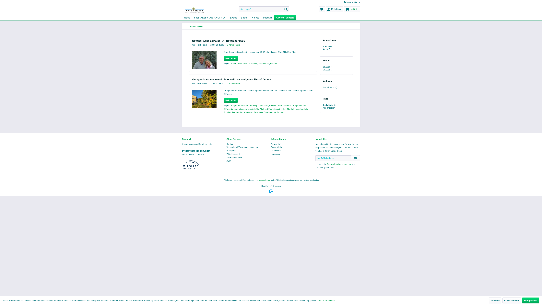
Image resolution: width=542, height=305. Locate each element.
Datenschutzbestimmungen (339, 164)
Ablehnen (495, 300)
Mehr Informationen (326, 300)
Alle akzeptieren (511, 300)
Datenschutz (276, 150)
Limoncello (263, 105)
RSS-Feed (327, 46)
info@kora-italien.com (196, 151)
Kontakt (230, 143)
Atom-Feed (328, 49)
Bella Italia (242, 63)
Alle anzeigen (329, 107)
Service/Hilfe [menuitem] (352, 2)
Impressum (276, 153)
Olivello (272, 105)
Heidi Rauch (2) (330, 87)
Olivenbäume (270, 112)
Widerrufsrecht (233, 153)
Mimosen (243, 108)
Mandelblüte (253, 108)
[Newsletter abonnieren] (355, 158)
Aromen (280, 112)
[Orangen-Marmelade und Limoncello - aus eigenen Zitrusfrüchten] (204, 99)
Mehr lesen (230, 58)
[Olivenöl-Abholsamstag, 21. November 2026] (204, 60)
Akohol (263, 108)
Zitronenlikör (237, 112)
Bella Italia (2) (329, 105)
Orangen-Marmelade (239, 105)
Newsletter (275, 143)
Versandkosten (264, 180)
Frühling (253, 105)
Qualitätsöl (252, 63)
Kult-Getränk (288, 108)
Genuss (273, 63)
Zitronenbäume (230, 108)
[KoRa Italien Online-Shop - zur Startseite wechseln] (194, 9)
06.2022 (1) (328, 69)
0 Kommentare (233, 44)
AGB (229, 160)
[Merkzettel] (322, 9)
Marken (233, 63)
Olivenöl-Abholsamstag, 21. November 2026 (218, 41)
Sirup (269, 108)
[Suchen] (286, 9)
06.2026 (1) (328, 66)
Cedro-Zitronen (284, 105)
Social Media (276, 147)
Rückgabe (231, 150)
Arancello (248, 112)
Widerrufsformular (235, 157)
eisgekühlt (277, 108)
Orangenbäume (299, 105)
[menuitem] (264, 9)
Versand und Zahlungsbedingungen (242, 147)
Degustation (263, 63)
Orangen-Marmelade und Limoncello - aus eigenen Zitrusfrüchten (231, 79)
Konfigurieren (530, 300)
